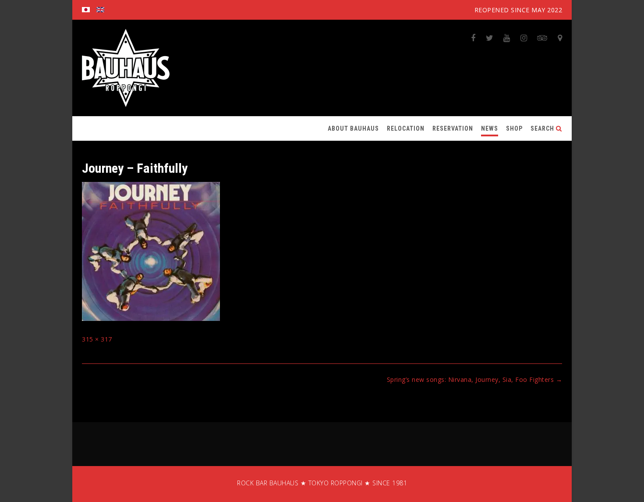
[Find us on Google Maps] (560, 37)
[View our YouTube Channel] (506, 37)
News (489, 128)
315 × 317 (97, 339)
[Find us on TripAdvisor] (542, 37)
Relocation (406, 128)
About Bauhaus (353, 128)
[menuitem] (86, 9)
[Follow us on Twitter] (490, 37)
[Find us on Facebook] (473, 37)
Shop (514, 128)
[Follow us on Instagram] (523, 37)
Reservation (452, 128)
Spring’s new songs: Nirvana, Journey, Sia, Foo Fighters (475, 379)
